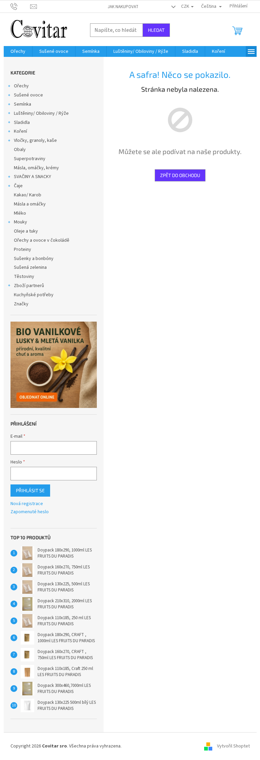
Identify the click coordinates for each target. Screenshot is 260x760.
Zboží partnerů (29, 285)
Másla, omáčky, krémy (36, 168)
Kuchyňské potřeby (33, 294)
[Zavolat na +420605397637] (20, 6)
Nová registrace (26, 504)
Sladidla (22, 122)
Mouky (20, 222)
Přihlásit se (30, 490)
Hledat (156, 30)
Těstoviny (24, 276)
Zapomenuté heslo (29, 512)
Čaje (18, 185)
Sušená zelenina (30, 267)
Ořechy (21, 86)
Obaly (20, 149)
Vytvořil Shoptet (233, 746)
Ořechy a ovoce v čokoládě (41, 240)
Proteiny (22, 249)
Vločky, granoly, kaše (35, 140)
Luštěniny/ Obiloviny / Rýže (41, 113)
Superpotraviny (29, 158)
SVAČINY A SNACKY (32, 176)
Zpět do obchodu (180, 175)
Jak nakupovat (123, 7)
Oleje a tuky (26, 231)
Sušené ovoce (28, 95)
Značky (21, 304)
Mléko (20, 213)
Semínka (22, 104)
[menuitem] (18, 51)
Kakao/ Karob (27, 195)
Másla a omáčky (30, 204)
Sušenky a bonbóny (33, 258)
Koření (20, 131)
